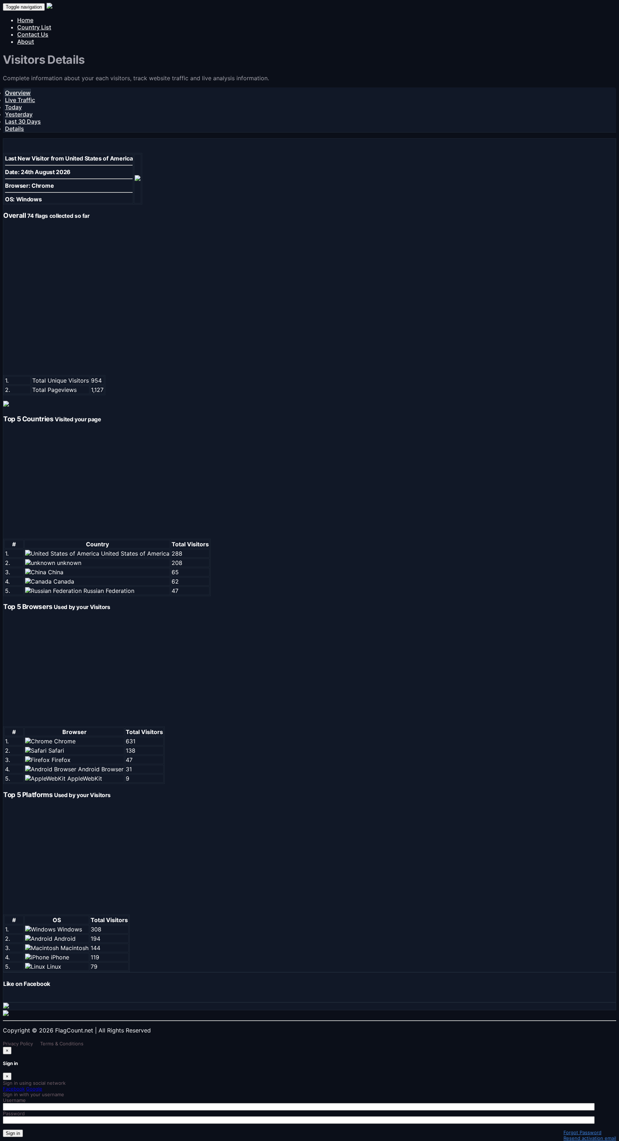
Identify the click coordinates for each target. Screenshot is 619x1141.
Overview (17, 92)
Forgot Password (582, 1132)
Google (34, 1089)
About (25, 41)
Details (14, 128)
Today (13, 107)
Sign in (13, 1133)
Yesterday (19, 114)
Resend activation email (589, 1138)
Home (25, 20)
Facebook (14, 1089)
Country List (34, 27)
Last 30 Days (23, 121)
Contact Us (32, 34)
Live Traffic (20, 100)
